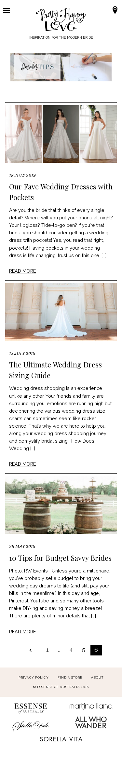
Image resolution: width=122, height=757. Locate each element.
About (97, 677)
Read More (22, 271)
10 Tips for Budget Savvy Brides (60, 558)
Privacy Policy (34, 677)
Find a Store (70, 677)
